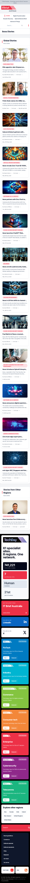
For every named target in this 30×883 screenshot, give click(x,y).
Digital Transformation (19, 16)
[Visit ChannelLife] (10, 665)
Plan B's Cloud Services (7, 879)
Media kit (14, 658)
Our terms (6, 862)
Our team (6, 858)
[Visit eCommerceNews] (10, 688)
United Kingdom (18, 816)
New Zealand (7, 816)
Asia (5, 812)
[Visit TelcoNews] (10, 783)
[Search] (22, 25)
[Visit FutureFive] (10, 712)
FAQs (5, 851)
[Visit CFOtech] (10, 641)
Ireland (24, 812)
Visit (5, 658)
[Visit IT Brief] (10, 735)
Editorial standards (9, 847)
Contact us (7, 839)
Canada (11, 812)
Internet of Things (15, 21)
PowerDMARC (5, 880)
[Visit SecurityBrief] (10, 759)
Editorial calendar (8, 843)
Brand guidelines (8, 835)
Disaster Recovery (8, 18)
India (17, 812)
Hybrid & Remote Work (21, 18)
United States (7, 820)
